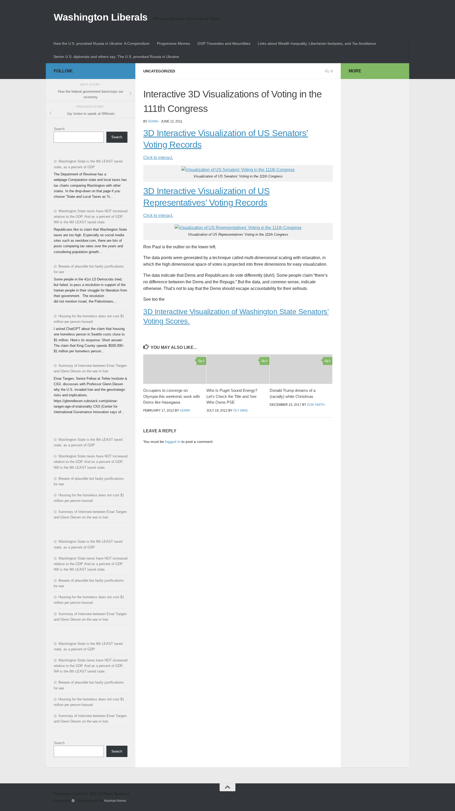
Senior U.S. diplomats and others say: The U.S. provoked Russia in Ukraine (116, 57)
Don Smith (316, 405)
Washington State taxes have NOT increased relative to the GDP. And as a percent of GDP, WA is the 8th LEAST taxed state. (90, 216)
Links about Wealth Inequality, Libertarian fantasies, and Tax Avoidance (317, 43)
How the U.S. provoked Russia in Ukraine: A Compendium (101, 43)
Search (59, 129)
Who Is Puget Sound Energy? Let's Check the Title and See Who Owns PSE (231, 396)
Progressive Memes (173, 43)
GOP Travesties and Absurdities (223, 43)
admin (153, 121)
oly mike (240, 410)
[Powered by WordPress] (73, 800)
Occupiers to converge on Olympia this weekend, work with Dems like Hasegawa (171, 396)
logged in (172, 441)
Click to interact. (158, 157)
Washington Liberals (101, 17)
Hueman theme (115, 800)
